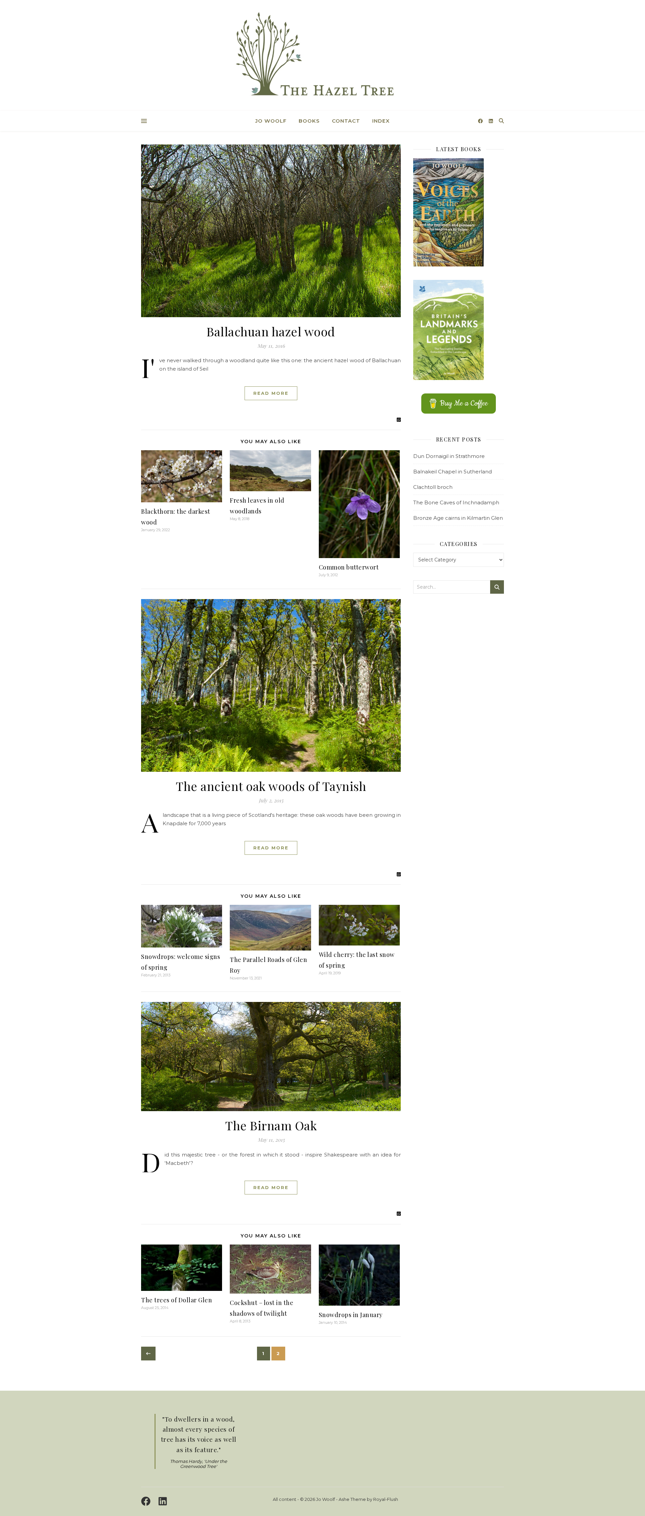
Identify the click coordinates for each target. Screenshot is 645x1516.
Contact (346, 121)
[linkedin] (491, 121)
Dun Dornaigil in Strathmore (449, 456)
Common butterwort (349, 567)
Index (381, 121)
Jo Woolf (271, 121)
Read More (271, 393)
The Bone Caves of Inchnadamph (456, 502)
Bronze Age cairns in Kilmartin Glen (458, 518)
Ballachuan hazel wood (271, 331)
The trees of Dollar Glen (176, 1300)
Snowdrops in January (351, 1315)
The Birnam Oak (271, 1125)
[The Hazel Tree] (322, 56)
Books (309, 121)
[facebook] (481, 121)
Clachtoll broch (433, 487)
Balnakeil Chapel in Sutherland (452, 471)
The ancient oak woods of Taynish (271, 786)
